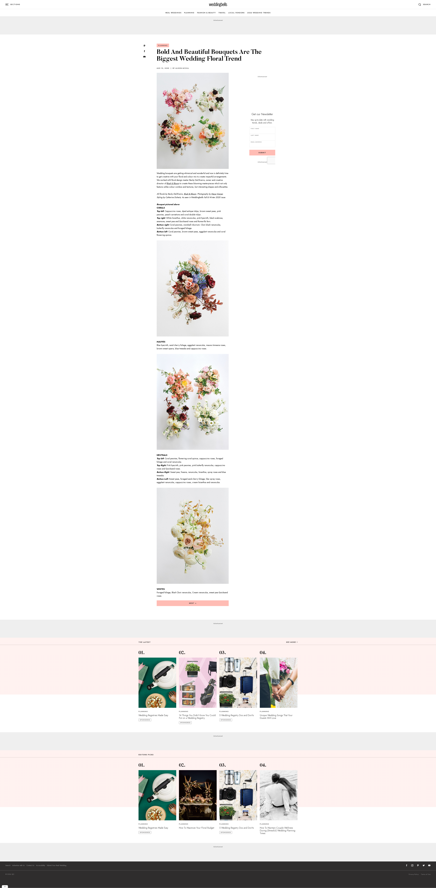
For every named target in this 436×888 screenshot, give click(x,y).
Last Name (255, 135)
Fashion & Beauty (206, 13)
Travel (222, 13)
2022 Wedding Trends (259, 13)
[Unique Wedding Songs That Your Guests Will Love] (278, 683)
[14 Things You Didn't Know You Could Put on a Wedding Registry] (198, 683)
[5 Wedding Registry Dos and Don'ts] (238, 683)
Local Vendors (236, 13)
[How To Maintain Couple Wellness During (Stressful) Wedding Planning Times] (278, 795)
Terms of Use (426, 874)
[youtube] (429, 865)
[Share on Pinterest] (144, 46)
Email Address (256, 142)
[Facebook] (144, 51)
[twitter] (423, 865)
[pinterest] (418, 865)
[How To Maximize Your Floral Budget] (198, 795)
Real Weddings (173, 13)
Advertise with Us (18, 865)
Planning (189, 13)
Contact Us (30, 865)
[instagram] (412, 865)
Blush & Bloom (173, 183)
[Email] (144, 57)
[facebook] (406, 865)
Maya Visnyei (217, 193)
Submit (262, 152)
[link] (218, 4)
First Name (255, 128)
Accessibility (40, 865)
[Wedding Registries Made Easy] (157, 683)
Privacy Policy (414, 874)
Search (7, 865)
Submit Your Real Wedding (56, 865)
